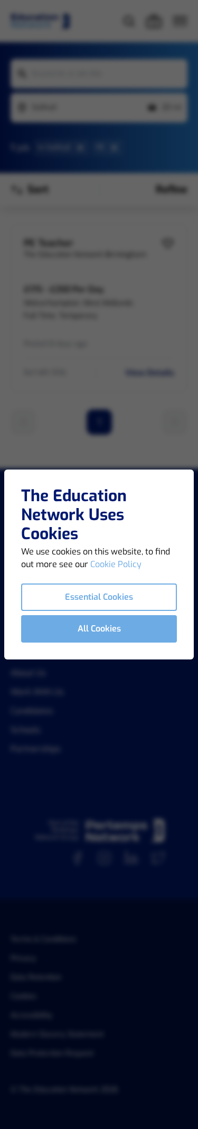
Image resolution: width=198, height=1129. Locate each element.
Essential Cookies (99, 596)
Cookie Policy (116, 564)
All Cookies (99, 628)
